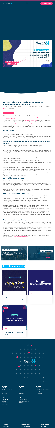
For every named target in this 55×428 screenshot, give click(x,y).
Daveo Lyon (38, 386)
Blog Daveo (43, 426)
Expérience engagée (25, 426)
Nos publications (45, 424)
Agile (32, 293)
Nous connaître (6, 426)
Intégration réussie (25, 424)
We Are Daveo (8, 293)
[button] (27, 3)
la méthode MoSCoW (8, 217)
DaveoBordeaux (23, 398)
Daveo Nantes (5, 398)
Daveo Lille (21, 386)
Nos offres (5, 424)
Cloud (4, 108)
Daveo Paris (4, 386)
